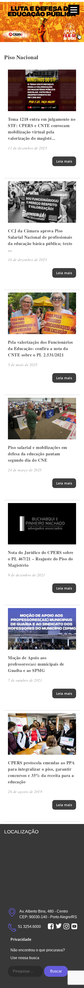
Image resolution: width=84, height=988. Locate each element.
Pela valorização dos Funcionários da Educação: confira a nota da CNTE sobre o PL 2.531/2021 (40, 348)
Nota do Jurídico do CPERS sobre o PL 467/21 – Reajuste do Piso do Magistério (41, 558)
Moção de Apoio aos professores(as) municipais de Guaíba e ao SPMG (36, 664)
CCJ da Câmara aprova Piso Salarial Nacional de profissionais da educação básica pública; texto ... (40, 240)
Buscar (56, 971)
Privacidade (20, 939)
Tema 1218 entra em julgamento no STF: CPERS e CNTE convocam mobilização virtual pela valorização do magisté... (41, 128)
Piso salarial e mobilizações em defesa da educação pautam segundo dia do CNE (37, 453)
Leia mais (64, 161)
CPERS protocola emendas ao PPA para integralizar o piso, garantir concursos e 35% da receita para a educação (41, 772)
